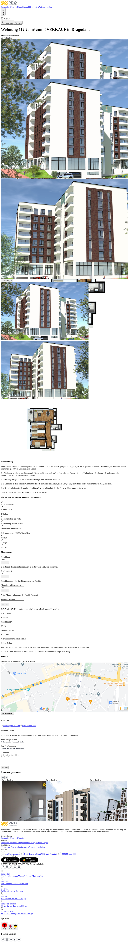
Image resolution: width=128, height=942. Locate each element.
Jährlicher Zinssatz (8, 599)
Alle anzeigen (7, 280)
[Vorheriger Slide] (3, 777)
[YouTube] (19, 869)
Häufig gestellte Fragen (39, 843)
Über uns (13, 7)
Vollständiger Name (9, 739)
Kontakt (20, 7)
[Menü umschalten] (2, 17)
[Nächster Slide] (6, 777)
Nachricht (5, 752)
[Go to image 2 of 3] (4, 78)
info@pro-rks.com (12, 854)
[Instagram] (7, 869)
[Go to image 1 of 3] (2, 78)
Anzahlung (5, 557)
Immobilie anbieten (31, 7)
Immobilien (5, 7)
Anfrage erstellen (45, 7)
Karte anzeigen (7, 713)
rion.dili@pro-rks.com (11, 726)
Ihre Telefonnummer (9, 746)
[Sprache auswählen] (3, 13)
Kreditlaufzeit (6, 571)
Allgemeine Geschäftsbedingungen (15, 847)
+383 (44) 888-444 (68, 854)
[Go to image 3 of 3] (6, 78)
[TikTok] (11, 869)
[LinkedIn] (15, 869)
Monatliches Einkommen (11, 585)
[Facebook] (3, 869)
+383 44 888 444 (29, 726)
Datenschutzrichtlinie (37, 847)
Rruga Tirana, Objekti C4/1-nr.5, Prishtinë (40, 854)
